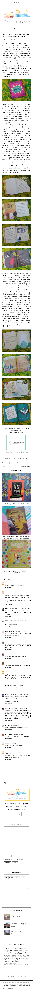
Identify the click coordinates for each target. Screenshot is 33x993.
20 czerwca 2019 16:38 (13, 654)
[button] (16, 2)
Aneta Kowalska (9, 663)
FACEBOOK (12, 976)
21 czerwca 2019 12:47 (19, 685)
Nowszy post (6, 466)
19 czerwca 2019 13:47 (24, 608)
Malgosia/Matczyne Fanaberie (13, 752)
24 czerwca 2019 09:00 (17, 734)
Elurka (7, 583)
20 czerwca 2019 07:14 (16, 642)
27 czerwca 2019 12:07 (23, 743)
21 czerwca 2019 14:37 (23, 694)
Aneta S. (7, 642)
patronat (15, 862)
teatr (23, 877)
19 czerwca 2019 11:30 (16, 583)
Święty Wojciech (21, 462)
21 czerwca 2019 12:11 (15, 672)
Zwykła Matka (9, 621)
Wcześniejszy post (25, 466)
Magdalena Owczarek (11, 608)
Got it (19, 991)
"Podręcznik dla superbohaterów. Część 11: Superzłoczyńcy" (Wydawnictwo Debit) (16, 537)
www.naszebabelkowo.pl (12, 592)
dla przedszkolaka (19, 859)
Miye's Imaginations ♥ (11, 701)
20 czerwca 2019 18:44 (21, 663)
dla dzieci (7, 855)
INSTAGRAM (23, 976)
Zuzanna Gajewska (10, 708)
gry (6, 877)
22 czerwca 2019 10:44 (14, 725)
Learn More (13, 991)
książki (6, 462)
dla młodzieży (8, 859)
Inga (6, 725)
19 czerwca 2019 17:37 (20, 621)
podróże (11, 877)
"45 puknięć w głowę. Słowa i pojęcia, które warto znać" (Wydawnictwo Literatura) (16, 504)
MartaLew (8, 734)
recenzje (12, 462)
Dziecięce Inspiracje (10, 743)
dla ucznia (8, 862)
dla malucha (15, 855)
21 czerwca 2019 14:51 (22, 708)
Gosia (7, 672)
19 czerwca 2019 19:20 (21, 631)
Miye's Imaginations (10, 694)
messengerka (8, 685)
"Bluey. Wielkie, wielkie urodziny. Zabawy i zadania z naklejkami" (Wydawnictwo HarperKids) (16, 571)
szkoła (17, 877)
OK (6, 654)
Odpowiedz (8, 587)
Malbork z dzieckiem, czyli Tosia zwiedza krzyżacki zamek (19, 925)
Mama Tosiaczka (9, 631)
